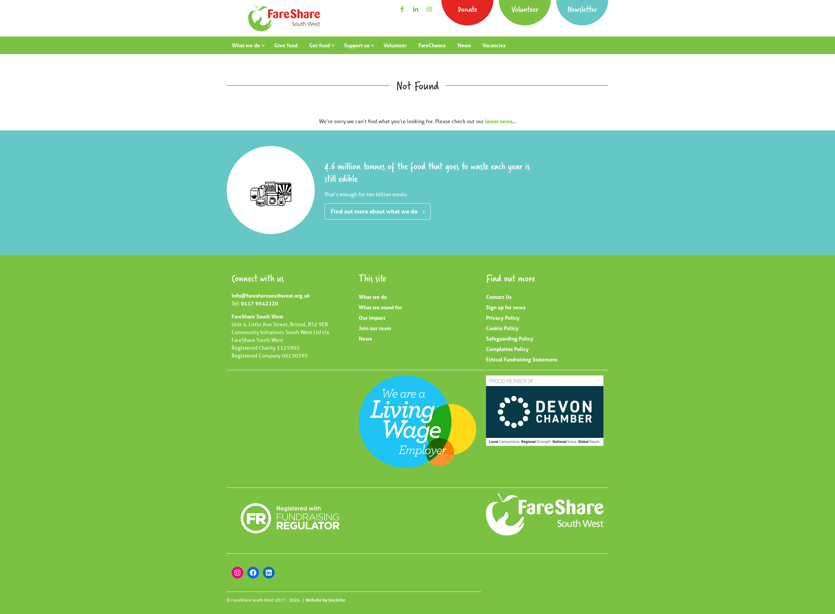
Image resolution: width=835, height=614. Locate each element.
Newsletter (582, 9)
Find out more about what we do (374, 211)
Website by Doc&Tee (325, 600)
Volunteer (524, 9)
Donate (467, 9)
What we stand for (380, 307)
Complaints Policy (507, 348)
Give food (285, 45)
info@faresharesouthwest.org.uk (271, 295)
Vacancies (494, 45)
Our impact (372, 317)
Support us (356, 45)
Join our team (375, 328)
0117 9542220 (259, 303)
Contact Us (498, 296)
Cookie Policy (502, 328)
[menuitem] (247, 45)
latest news (498, 121)
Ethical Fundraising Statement (521, 359)
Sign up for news (505, 307)
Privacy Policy (503, 317)
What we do (246, 45)
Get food (319, 45)
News (464, 45)
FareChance (432, 45)
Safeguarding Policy (509, 338)
